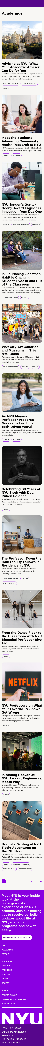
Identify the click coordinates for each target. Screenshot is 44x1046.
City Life (25, 367)
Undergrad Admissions (14, 1032)
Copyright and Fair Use (14, 999)
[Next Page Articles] (40, 881)
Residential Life (9, 583)
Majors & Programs (21, 225)
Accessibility (8, 1004)
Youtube (6, 974)
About (5, 991)
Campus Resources (10, 367)
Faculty (6, 88)
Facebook (7, 970)
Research (16, 155)
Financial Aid (8, 1036)
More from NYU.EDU (11, 1028)
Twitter (6, 966)
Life (3, 945)
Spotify (5, 983)
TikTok (5, 979)
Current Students (29, 84)
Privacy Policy (9, 995)
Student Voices (9, 869)
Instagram (7, 961)
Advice (5, 954)
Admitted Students (10, 84)
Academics (7, 950)
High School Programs (14, 1039)
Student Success (11, 1043)
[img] (22, 40)
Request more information (15, 937)
